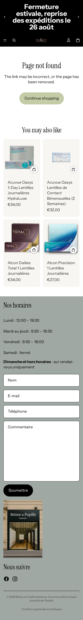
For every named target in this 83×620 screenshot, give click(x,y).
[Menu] (5, 40)
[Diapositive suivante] (78, 17)
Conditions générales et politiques (41, 609)
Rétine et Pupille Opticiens (31, 596)
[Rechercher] (14, 40)
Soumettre (18, 490)
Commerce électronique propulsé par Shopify (53, 598)
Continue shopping (41, 98)
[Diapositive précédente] (4, 17)
